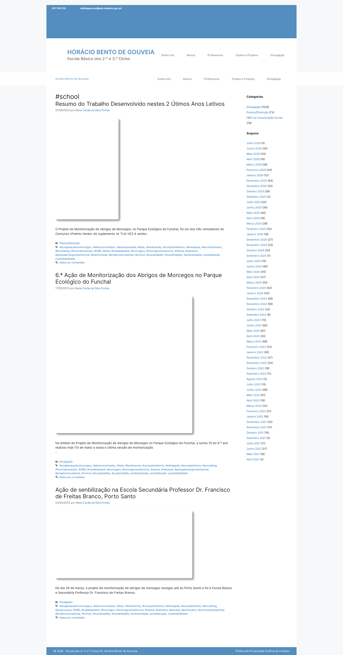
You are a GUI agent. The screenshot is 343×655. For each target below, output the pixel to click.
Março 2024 (254, 282)
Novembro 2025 (257, 186)
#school (140, 254)
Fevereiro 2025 (256, 229)
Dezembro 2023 (257, 298)
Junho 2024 (254, 266)
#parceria (174, 609)
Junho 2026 (254, 148)
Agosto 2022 (255, 379)
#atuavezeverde (126, 247)
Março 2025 (254, 223)
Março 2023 (254, 341)
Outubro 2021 (255, 432)
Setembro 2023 (256, 314)
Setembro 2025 (256, 196)
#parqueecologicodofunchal (72, 254)
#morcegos (138, 250)
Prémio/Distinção (69, 243)
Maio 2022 (253, 395)
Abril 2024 (253, 277)
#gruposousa (63, 609)
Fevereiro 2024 (256, 288)
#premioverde (99, 254)
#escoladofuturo (212, 247)
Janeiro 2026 (255, 175)
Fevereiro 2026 (256, 170)
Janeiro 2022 (255, 416)
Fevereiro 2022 (256, 411)
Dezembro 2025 (257, 180)
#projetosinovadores (121, 254)
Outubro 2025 (255, 191)
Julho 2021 (253, 443)
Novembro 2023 (257, 304)
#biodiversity (154, 247)
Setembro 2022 (256, 373)
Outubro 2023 (255, 309)
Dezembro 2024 (257, 239)
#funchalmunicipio (82, 250)
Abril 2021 (253, 459)
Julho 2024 (254, 261)
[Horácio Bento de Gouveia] (58, 55)
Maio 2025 (253, 212)
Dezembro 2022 (257, 357)
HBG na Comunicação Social (264, 117)
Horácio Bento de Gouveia (111, 52)
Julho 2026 (254, 143)
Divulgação (66, 461)
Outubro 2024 (255, 250)
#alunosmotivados (104, 247)
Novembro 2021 (257, 427)
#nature (179, 250)
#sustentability (174, 254)
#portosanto (189, 609)
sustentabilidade (65, 258)
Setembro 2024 (256, 255)
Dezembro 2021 (257, 422)
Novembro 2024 (257, 245)
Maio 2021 (253, 454)
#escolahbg (62, 250)
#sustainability (155, 254)
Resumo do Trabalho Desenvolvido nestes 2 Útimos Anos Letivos (140, 103)
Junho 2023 (254, 325)
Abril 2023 (253, 336)
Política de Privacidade (250, 651)
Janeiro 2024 (255, 293)
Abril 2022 (253, 400)
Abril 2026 (253, 159)
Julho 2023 (254, 320)
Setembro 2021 (256, 438)
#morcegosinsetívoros (159, 250)
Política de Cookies (277, 651)
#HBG (97, 250)
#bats (141, 247)
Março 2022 (254, 405)
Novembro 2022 (257, 363)
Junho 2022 (254, 389)
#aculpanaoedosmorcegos (75, 247)
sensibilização (211, 254)
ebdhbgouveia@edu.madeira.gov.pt (100, 8)
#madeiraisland (120, 250)
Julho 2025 (254, 202)
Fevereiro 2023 (256, 346)
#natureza (191, 250)
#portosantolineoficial (211, 609)
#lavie (106, 250)
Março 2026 (254, 164)
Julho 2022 (254, 384)
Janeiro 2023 (255, 352)
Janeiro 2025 (255, 234)
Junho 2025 (254, 207)
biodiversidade (193, 254)
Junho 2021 (254, 448)
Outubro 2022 (255, 368)
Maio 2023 (253, 330)
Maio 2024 (253, 271)
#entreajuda (193, 247)
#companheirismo (174, 247)
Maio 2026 (253, 153)
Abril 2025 (253, 218)
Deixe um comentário (72, 262)
